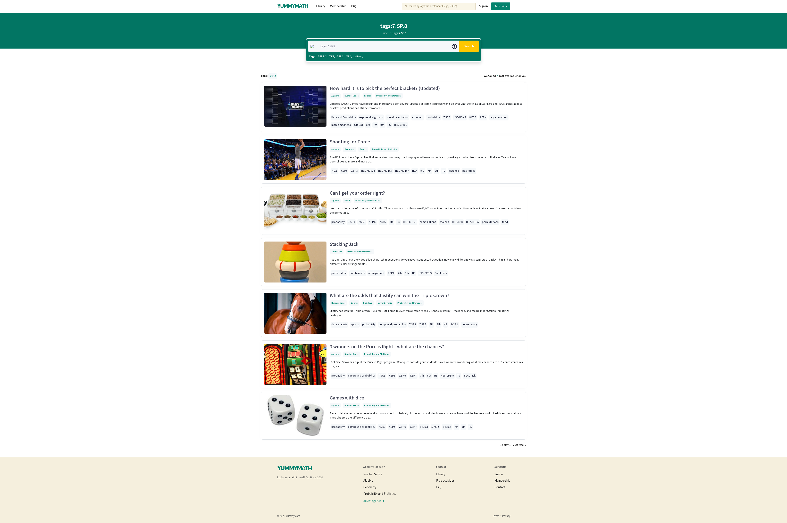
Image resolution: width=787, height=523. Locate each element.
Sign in (483, 6)
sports (355, 324)
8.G (422, 171)
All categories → (373, 501)
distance (453, 171)
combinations (428, 222)
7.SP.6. (372, 222)
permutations (490, 222)
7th (375, 125)
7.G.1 (334, 171)
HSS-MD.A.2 (368, 171)
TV (458, 376)
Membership (338, 6)
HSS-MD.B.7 (402, 171)
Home (384, 33)
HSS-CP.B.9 (400, 125)
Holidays (367, 302)
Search (469, 46)
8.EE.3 (472, 117)
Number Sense (352, 95)
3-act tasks (336, 251)
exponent (417, 117)
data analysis (339, 324)
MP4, (349, 56)
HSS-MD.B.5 (385, 171)
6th (368, 125)
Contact (500, 487)
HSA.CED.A (472, 222)
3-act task (441, 273)
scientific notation (397, 117)
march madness (341, 125)
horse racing (469, 324)
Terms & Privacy (501, 516)
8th (382, 125)
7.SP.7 (382, 222)
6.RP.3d (358, 125)
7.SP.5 (354, 171)
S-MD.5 (435, 427)
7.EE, (332, 56)
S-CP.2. (454, 324)
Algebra (335, 95)
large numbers (499, 117)
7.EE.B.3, (322, 56)
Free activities (445, 480)
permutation (339, 273)
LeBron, (358, 56)
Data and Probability (343, 117)
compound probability (392, 324)
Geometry (349, 149)
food (505, 222)
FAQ (353, 6)
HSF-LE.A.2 (460, 117)
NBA (414, 171)
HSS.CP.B (457, 222)
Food (347, 200)
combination (357, 273)
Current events (385, 302)
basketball (468, 171)
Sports (367, 95)
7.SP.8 (446, 117)
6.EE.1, (340, 56)
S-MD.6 (447, 427)
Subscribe (500, 6)
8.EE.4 (483, 117)
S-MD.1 (424, 427)
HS (389, 125)
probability (433, 117)
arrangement (376, 273)
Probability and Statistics (388, 95)
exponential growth (371, 117)
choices (444, 222)
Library (320, 6)
